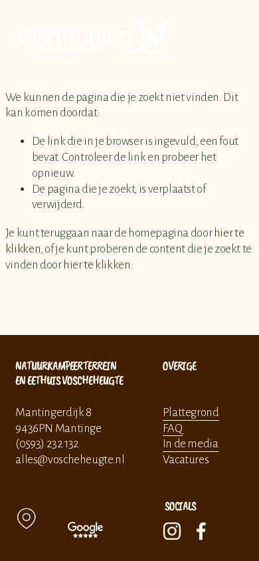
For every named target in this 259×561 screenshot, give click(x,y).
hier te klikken (96, 265)
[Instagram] (172, 531)
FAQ (173, 428)
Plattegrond (191, 412)
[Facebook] (201, 531)
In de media (190, 443)
